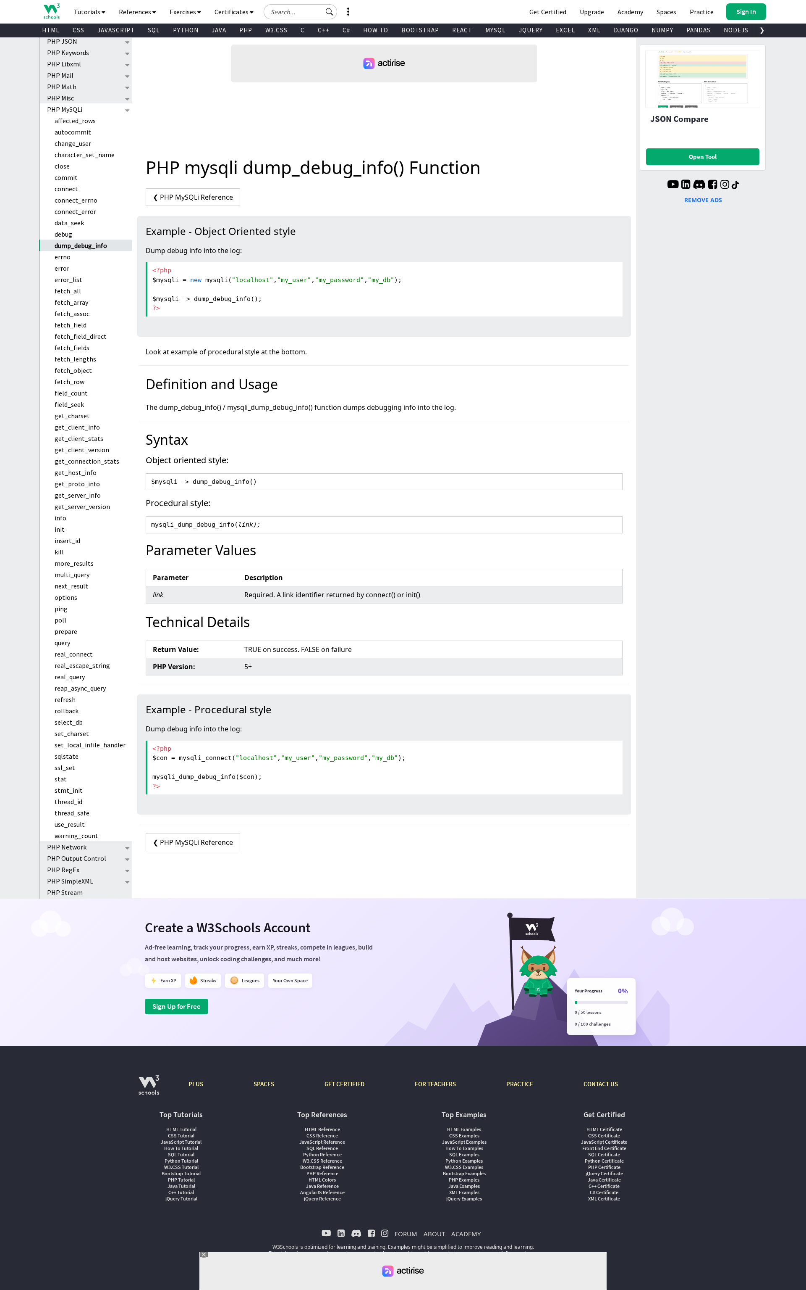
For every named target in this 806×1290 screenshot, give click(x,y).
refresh (65, 699)
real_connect (74, 654)
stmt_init (69, 790)
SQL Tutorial (181, 1154)
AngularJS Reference (322, 1192)
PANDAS (698, 30)
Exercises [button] (183, 12)
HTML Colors (322, 1180)
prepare (66, 631)
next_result (71, 586)
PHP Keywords (68, 52)
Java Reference (322, 1186)
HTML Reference (322, 1129)
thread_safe (72, 813)
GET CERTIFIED (344, 1084)
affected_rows (75, 120)
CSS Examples (464, 1135)
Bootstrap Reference (322, 1167)
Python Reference (322, 1154)
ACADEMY (466, 1233)
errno (63, 257)
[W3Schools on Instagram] (725, 185)
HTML (51, 30)
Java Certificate (604, 1180)
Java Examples (464, 1186)
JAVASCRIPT (116, 30)
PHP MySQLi (64, 109)
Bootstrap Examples (464, 1173)
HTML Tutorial (181, 1129)
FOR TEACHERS (435, 1084)
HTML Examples (464, 1129)
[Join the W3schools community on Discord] (699, 185)
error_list (68, 279)
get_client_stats (79, 438)
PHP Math (61, 86)
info (60, 518)
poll (60, 620)
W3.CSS (276, 30)
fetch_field (70, 325)
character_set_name (85, 154)
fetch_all (68, 291)
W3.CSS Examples (464, 1167)
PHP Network (66, 847)
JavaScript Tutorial (181, 1142)
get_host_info (76, 472)
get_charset (72, 416)
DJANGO (626, 30)
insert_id (67, 540)
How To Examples (464, 1148)
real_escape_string (82, 665)
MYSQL (495, 30)
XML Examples (464, 1192)
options (66, 597)
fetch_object (73, 370)
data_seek (69, 223)
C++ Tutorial (181, 1192)
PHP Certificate (604, 1167)
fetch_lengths (75, 359)
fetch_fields (72, 347)
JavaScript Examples (464, 1142)
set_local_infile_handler (90, 745)
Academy (630, 12)
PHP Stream (65, 892)
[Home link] (51, 11)
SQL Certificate (604, 1154)
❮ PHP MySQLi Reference (193, 197)
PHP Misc (60, 98)
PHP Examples (464, 1180)
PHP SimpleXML (70, 881)
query (62, 642)
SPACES (264, 1084)
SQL (154, 30)
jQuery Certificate (604, 1173)
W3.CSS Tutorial (181, 1167)
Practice (702, 12)
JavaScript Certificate (604, 1142)
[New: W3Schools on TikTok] (735, 185)
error (62, 268)
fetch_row (69, 381)
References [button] (135, 12)
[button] (329, 12)
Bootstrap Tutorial (181, 1173)
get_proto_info (77, 484)
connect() (380, 594)
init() (413, 594)
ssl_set (65, 767)
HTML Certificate (604, 1129)
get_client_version (82, 450)
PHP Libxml (64, 64)
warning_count (76, 835)
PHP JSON (62, 41)
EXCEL (565, 30)
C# (346, 30)
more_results (74, 563)
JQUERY (531, 30)
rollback (67, 711)
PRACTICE (519, 1084)
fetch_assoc (72, 313)
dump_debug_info (81, 245)
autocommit (73, 132)
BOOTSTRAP (420, 30)
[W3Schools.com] (149, 1089)
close (62, 166)
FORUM (406, 1233)
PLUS (195, 1084)
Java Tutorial (181, 1186)
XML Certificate (604, 1198)
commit (66, 177)
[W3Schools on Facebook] (712, 185)
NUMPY (662, 30)
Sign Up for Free (176, 1006)
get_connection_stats (87, 461)
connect (66, 189)
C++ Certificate (604, 1186)
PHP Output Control (76, 858)
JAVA (219, 30)
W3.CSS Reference (322, 1161)
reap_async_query (80, 688)
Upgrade (592, 12)
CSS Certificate (604, 1135)
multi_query (72, 574)
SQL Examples (464, 1154)
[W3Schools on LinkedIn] (685, 185)
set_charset (72, 733)
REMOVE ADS (703, 200)
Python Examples (464, 1161)
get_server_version (82, 506)
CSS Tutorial (181, 1135)
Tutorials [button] (88, 12)
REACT (462, 30)
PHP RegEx (63, 869)
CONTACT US (601, 1084)
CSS (78, 30)
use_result (70, 824)
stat (61, 779)
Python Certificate (604, 1161)
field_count (71, 393)
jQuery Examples (464, 1198)
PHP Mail (60, 75)
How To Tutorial (181, 1148)
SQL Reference (322, 1148)
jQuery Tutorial (181, 1198)
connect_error (75, 211)
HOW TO (375, 30)
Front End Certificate (604, 1148)
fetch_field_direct (81, 336)
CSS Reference (322, 1135)
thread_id (68, 801)
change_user (73, 143)
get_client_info (77, 427)
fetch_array (71, 302)
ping (61, 608)
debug (63, 234)
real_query (70, 677)
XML (594, 30)
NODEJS (736, 30)
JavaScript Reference (322, 1142)
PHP (245, 30)
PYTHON (186, 30)
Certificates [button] (232, 12)
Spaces (666, 12)
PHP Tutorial (181, 1180)
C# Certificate (604, 1192)
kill (59, 552)
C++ (324, 30)
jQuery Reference (322, 1198)
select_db (69, 722)
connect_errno (76, 200)
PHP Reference (322, 1173)
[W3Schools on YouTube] (673, 185)
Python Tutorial (181, 1161)
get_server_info (78, 495)
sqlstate (67, 756)
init (60, 529)
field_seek (69, 404)
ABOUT (434, 1233)
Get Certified (547, 12)
